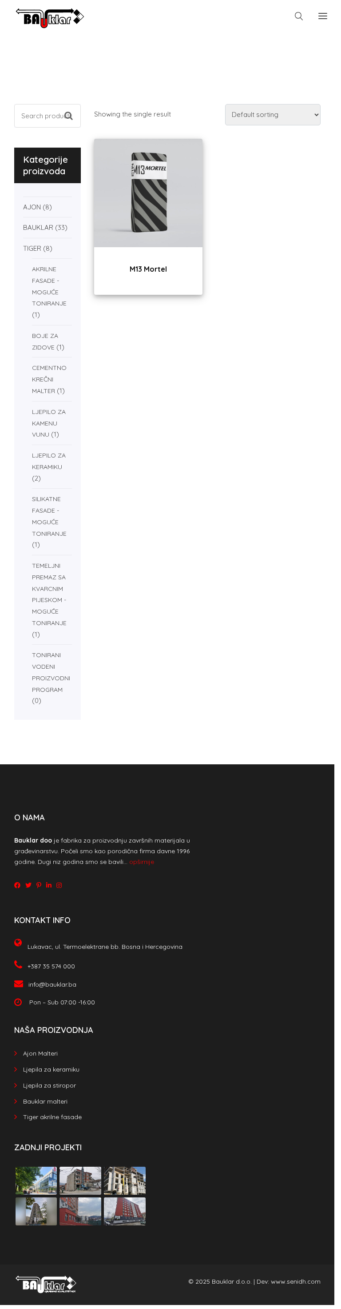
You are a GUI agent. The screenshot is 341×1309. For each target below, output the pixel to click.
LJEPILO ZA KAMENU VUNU (49, 423)
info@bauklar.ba (52, 984)
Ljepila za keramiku (51, 1069)
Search (73, 108)
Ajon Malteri (40, 1053)
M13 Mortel (148, 269)
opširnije (141, 862)
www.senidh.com (296, 1281)
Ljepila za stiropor (49, 1085)
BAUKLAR (38, 227)
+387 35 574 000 (51, 966)
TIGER (32, 248)
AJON (32, 207)
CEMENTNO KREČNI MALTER (49, 379)
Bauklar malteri (45, 1101)
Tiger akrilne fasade (52, 1117)
